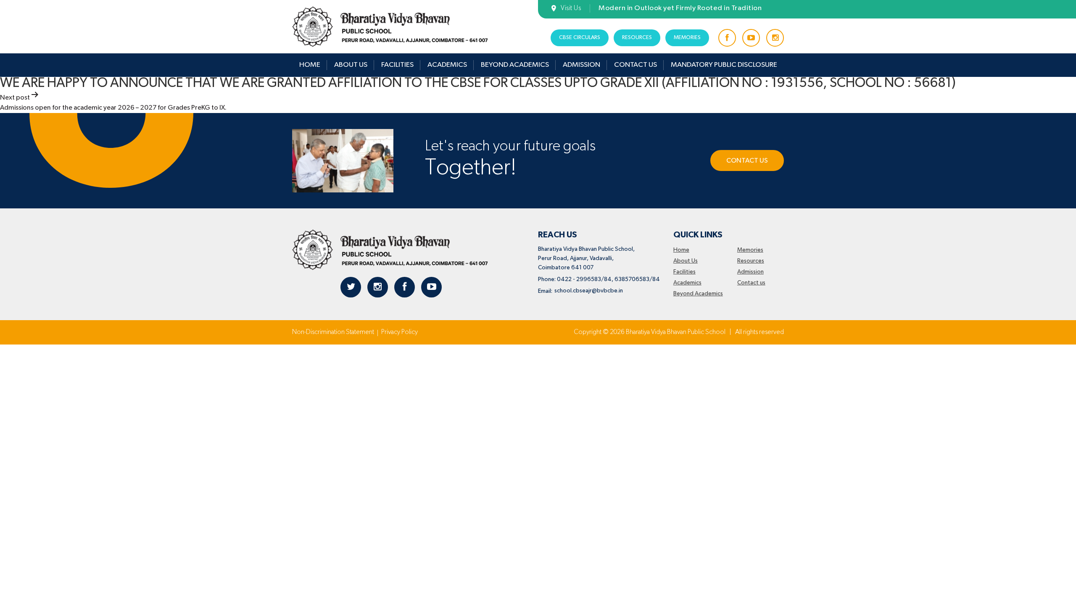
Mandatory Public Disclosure (724, 64)
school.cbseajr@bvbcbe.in (588, 291)
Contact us (635, 64)
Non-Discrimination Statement (333, 332)
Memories (687, 37)
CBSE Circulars (579, 37)
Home (309, 64)
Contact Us (747, 161)
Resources (637, 37)
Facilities (397, 64)
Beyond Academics (515, 64)
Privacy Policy (399, 332)
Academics (447, 64)
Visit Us (571, 8)
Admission (581, 64)
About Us (350, 64)
